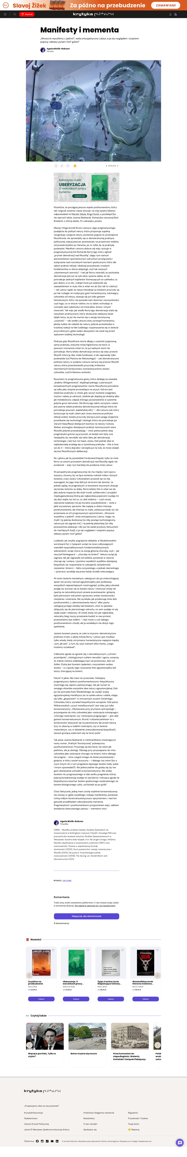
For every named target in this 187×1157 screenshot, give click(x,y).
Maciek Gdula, (79, 214)
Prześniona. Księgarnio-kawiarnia (98, 1112)
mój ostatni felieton (105, 210)
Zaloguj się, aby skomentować (86, 916)
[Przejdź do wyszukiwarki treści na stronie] (14, 14)
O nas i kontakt (90, 1124)
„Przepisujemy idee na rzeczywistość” (41, 1106)
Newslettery (89, 1118)
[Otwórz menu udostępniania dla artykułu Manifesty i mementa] (62, 166)
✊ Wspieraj (133, 1129)
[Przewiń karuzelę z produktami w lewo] (29, 975)
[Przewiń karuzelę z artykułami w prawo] (157, 1045)
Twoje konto (133, 1124)
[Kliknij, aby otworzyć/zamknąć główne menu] (5, 14)
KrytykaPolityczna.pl (33, 1112)
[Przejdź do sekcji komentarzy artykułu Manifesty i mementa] (68, 166)
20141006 (67, 881)
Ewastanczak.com (145, 1141)
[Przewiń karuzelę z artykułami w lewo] (29, 1045)
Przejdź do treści (13, 4)
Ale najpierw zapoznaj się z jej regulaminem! (95, 905)
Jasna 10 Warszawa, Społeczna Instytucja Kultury (46, 1129)
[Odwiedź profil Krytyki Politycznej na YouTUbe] (52, 1141)
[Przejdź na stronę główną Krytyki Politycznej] (42, 1091)
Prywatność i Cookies (138, 1118)
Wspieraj (28, 14)
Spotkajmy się (90, 1129)
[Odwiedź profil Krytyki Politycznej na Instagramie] (42, 1141)
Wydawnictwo (30, 1118)
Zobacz (41, 999)
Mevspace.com (125, 1141)
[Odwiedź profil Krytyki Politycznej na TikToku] (47, 1141)
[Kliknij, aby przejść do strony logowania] (170, 14)
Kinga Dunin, (93, 214)
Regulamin (133, 1112)
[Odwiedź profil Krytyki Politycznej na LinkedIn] (57, 1141)
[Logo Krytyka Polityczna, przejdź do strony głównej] (93, 14)
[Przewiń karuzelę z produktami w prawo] (157, 975)
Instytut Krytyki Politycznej (36, 1124)
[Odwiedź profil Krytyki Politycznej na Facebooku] (37, 1141)
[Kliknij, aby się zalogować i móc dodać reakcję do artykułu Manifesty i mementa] (75, 166)
